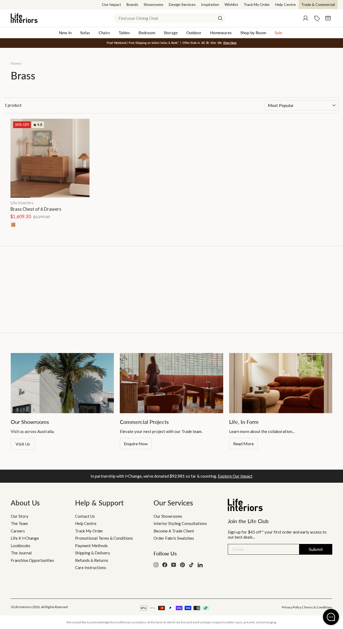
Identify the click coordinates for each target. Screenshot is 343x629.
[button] (83, 157)
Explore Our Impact (235, 476)
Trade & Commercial (318, 4)
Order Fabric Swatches (174, 538)
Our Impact (111, 4)
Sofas (85, 32)
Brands (132, 4)
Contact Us (85, 516)
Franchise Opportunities (32, 560)
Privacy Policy (291, 607)
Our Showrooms (168, 516)
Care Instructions (90, 567)
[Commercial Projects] (171, 383)
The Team (19, 523)
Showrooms (153, 4)
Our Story (19, 516)
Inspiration (210, 4)
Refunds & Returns (91, 560)
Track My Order (257, 4)
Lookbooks (20, 545)
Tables (124, 32)
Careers (18, 530)
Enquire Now (136, 443)
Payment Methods (91, 545)
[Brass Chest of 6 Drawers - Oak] (13, 224)
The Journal (21, 552)
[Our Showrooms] (62, 383)
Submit (316, 549)
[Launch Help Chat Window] (331, 617)
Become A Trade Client (174, 530)
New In (65, 32)
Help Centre (285, 4)
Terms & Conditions (318, 607)
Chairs (104, 32)
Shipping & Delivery (92, 552)
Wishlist (231, 4)
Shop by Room (253, 32)
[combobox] (169, 18)
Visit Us (23, 443)
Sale (278, 32)
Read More (243, 443)
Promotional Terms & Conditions (104, 538)
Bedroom (147, 32)
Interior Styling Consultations (180, 523)
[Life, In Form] (280, 383)
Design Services (182, 4)
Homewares (221, 32)
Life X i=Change (25, 538)
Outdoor (194, 32)
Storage (171, 32)
